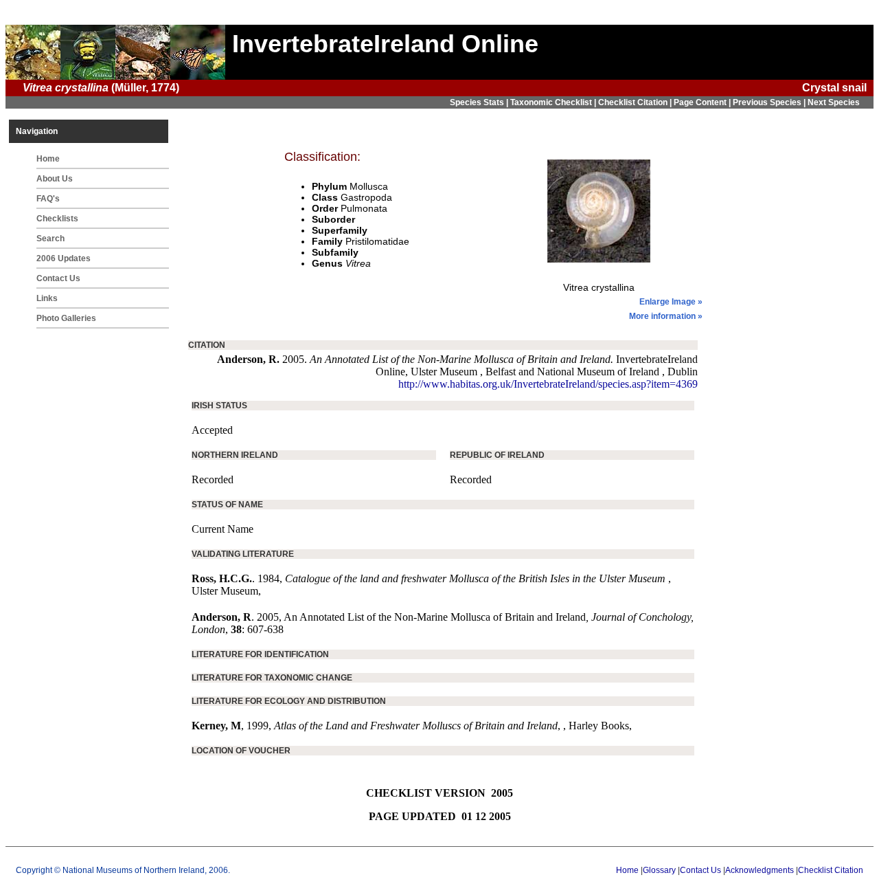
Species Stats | (480, 102)
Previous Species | (770, 102)
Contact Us (58, 278)
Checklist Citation (830, 870)
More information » (666, 316)
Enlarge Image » (671, 302)
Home (48, 159)
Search (50, 238)
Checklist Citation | (636, 102)
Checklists (57, 218)
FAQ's (48, 198)
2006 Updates (63, 258)
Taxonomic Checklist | (554, 102)
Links (47, 298)
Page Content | (703, 102)
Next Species (834, 102)
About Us (54, 179)
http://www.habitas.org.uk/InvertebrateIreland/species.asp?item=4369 (548, 384)
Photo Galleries (66, 318)
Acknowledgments (759, 870)
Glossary (659, 870)
